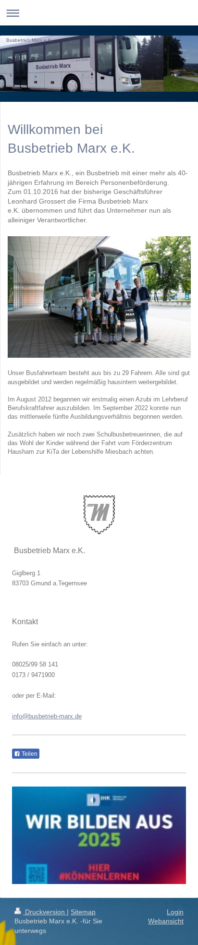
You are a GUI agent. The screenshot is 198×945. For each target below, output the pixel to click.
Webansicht (166, 921)
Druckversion (45, 912)
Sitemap (83, 912)
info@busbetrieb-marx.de (47, 716)
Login (175, 912)
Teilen (28, 754)
